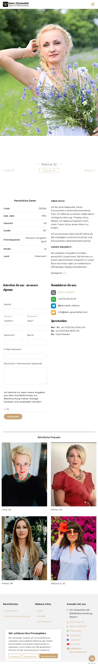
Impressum (11, 610)
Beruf (30, 335)
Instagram (75, 635)
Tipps (40, 610)
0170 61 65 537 (77, 622)
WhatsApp (76, 631)
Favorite (47, 170)
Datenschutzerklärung (17, 616)
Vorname (8, 316)
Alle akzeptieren (48, 656)
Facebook (75, 640)
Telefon (8, 321)
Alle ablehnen (30, 656)
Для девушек (44, 621)
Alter (30, 321)
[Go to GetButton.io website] (92, 663)
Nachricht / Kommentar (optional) (23, 363)
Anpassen (15, 656)
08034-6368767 (66, 292)
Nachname (32, 316)
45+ (65, 273)
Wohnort (9, 335)
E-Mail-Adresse (13, 349)
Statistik (41, 616)
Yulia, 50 (9, 170)
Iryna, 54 (88, 170)
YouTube (74, 644)
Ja (8, 409)
